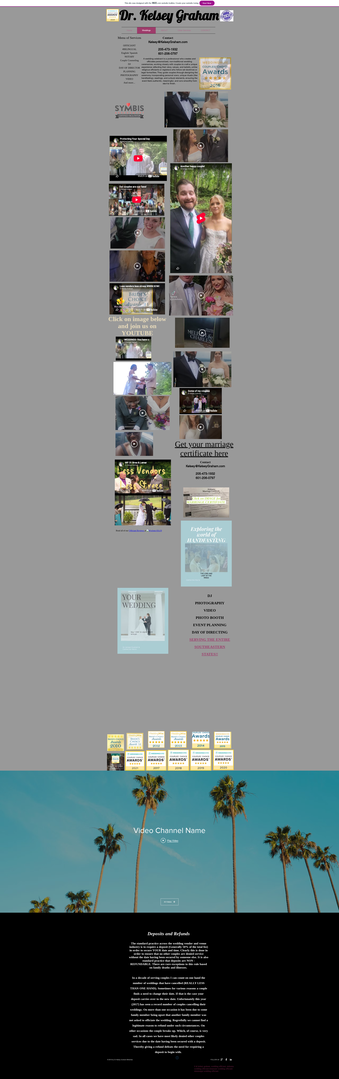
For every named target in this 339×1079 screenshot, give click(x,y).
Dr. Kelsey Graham (169, 15)
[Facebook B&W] (226, 1059)
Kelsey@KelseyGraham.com (168, 42)
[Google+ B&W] (222, 1059)
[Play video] (196, 109)
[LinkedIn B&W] (231, 1059)
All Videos (168, 902)
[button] (227, 87)
